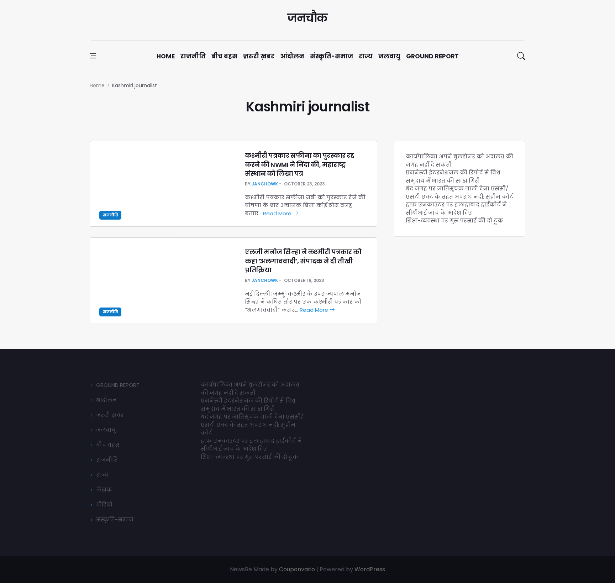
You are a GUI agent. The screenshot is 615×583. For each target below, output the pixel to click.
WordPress (369, 569)
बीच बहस (224, 56)
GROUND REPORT (118, 385)
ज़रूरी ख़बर (258, 56)
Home (166, 56)
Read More (278, 213)
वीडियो (104, 504)
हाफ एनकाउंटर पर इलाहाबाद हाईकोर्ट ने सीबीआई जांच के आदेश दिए (456, 208)
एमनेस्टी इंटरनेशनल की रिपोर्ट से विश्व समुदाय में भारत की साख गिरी (453, 176)
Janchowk (265, 184)
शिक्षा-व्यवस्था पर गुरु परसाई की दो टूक (454, 220)
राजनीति (193, 56)
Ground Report (432, 56)
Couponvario (297, 569)
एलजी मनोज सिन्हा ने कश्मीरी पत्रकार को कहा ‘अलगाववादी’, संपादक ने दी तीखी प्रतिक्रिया (303, 260)
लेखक (104, 489)
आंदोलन (292, 56)
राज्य (366, 56)
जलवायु (389, 56)
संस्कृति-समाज (331, 56)
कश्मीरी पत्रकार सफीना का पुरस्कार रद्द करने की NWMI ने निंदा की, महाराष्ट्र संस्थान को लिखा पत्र (299, 164)
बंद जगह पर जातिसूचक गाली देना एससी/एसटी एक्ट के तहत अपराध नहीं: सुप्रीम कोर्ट (459, 192)
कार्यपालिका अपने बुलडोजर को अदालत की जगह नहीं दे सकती (250, 388)
